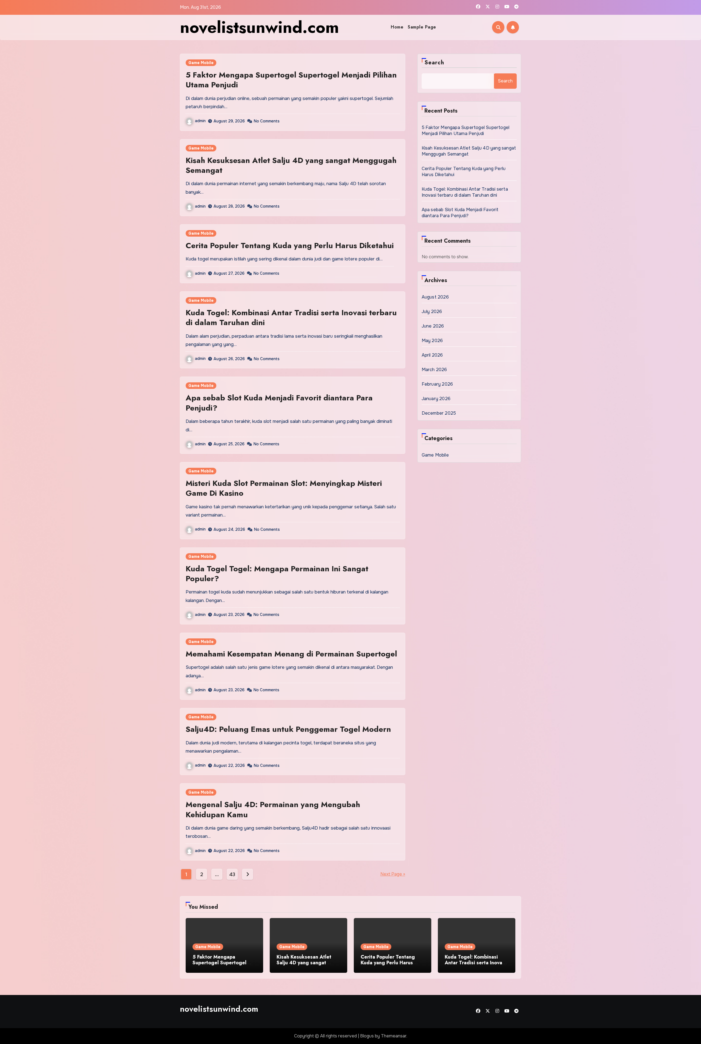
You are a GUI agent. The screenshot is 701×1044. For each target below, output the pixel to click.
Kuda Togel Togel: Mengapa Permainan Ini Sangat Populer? (277, 573)
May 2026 (432, 340)
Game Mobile (201, 62)
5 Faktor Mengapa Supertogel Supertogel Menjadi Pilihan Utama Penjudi (291, 79)
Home (397, 27)
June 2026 (433, 326)
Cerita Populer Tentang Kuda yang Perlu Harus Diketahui (290, 245)
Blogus (367, 1036)
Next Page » (392, 874)
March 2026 (434, 369)
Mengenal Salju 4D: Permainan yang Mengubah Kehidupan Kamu (273, 809)
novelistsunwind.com (259, 27)
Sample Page (422, 27)
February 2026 (437, 384)
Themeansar (393, 1036)
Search (434, 63)
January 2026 (436, 398)
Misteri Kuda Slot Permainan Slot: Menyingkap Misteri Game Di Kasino (284, 488)
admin (200, 120)
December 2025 (439, 413)
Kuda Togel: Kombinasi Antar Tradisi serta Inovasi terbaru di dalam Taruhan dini (291, 317)
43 (232, 874)
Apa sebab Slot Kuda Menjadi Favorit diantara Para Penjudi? (279, 402)
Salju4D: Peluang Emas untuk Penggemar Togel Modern (288, 729)
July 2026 (432, 311)
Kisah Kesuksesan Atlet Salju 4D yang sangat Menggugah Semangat (291, 165)
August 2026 (435, 297)
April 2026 (432, 355)
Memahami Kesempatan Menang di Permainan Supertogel (291, 653)
